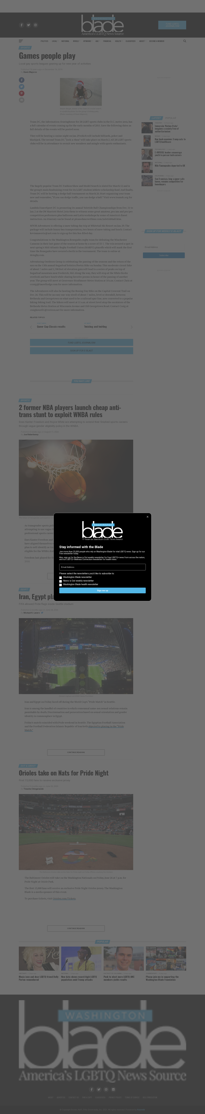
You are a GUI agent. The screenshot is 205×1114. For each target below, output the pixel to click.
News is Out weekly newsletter (78, 581)
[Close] (147, 517)
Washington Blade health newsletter (80, 584)
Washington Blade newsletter (77, 577)
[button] (102, 579)
